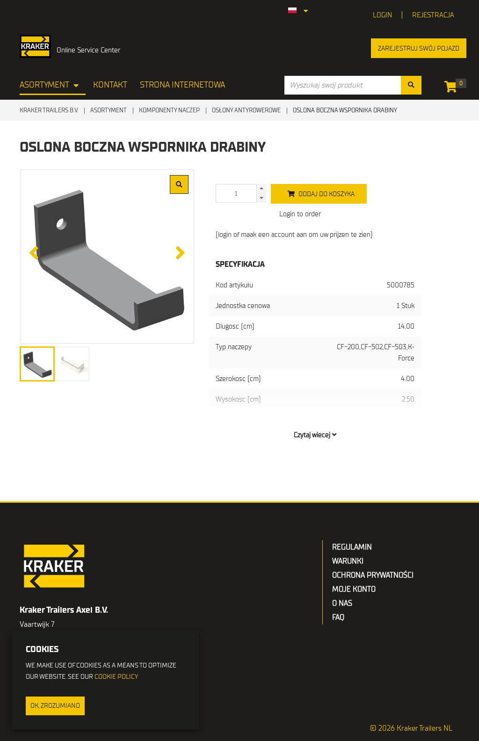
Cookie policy (116, 677)
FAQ (338, 617)
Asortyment (44, 85)
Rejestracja (433, 15)
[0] (453, 88)
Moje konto (354, 589)
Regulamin (352, 547)
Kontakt (110, 85)
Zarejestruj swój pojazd (418, 48)
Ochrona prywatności (373, 575)
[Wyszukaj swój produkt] (411, 85)
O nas (342, 603)
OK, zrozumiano (55, 706)
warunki (347, 561)
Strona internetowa (182, 85)
